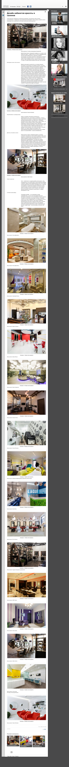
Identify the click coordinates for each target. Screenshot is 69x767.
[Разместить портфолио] (65, 6)
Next (46, 742)
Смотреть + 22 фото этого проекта (13, 110)
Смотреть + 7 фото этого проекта (26, 537)
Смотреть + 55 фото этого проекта (26, 446)
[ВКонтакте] (45, 729)
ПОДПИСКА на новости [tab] (58, 115)
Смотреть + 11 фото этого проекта (26, 598)
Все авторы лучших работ (59, 89)
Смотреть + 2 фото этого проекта (26, 416)
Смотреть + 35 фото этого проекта (26, 507)
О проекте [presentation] (16, 756)
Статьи (8, 11)
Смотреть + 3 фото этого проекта (26, 355)
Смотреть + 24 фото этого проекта (26, 233)
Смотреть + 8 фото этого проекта (26, 294)
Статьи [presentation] (13, 756)
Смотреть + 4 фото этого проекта (26, 324)
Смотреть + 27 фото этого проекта (26, 385)
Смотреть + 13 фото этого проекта (13, 175)
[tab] (9, 756)
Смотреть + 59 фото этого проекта (26, 568)
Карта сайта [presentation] (9, 756)
